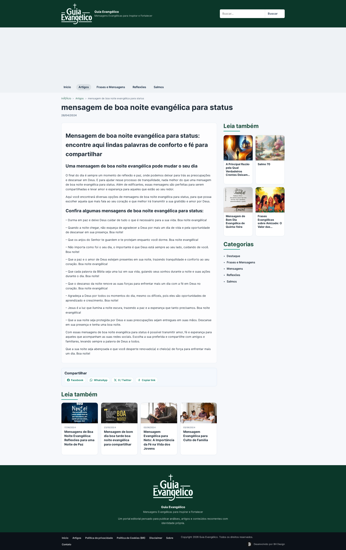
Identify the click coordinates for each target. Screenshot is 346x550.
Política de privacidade (99, 537)
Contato (66, 544)
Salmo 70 (264, 164)
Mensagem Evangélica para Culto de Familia (195, 436)
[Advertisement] (173, 54)
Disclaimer (155, 537)
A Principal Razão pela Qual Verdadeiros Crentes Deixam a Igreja (238, 171)
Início (67, 87)
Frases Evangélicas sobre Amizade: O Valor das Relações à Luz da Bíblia (270, 225)
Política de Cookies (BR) (131, 537)
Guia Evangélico (106, 12)
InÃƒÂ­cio (66, 98)
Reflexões (139, 87)
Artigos (84, 87)
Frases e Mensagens (111, 87)
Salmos (159, 87)
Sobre (169, 537)
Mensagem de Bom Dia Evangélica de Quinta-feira (235, 221)
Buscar (273, 13)
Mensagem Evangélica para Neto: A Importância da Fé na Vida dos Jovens (159, 440)
